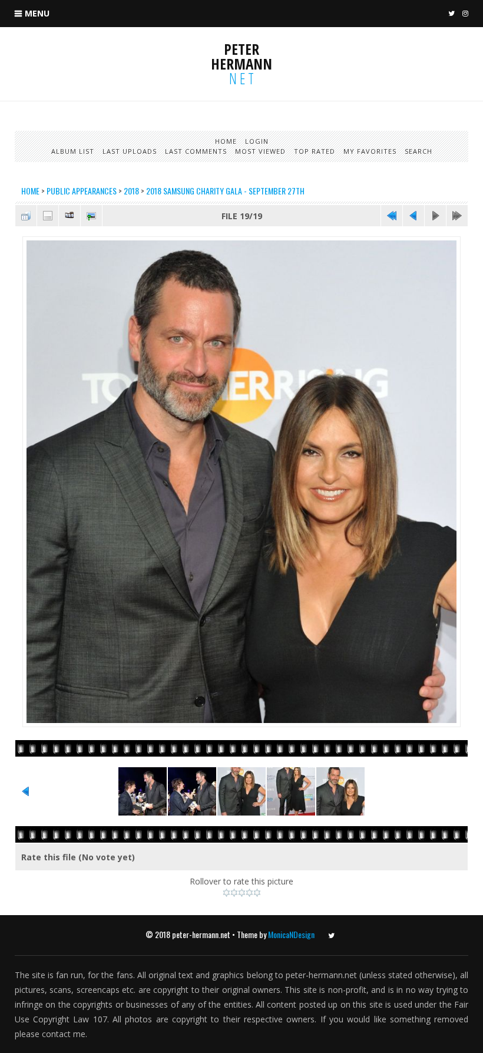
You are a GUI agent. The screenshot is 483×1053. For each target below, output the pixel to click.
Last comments (196, 151)
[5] (257, 893)
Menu (37, 13)
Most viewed (260, 151)
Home (226, 141)
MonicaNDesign (291, 934)
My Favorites (369, 151)
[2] (234, 893)
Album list (72, 151)
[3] (242, 893)
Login (257, 141)
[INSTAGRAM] (463, 13)
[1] (226, 893)
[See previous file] (413, 215)
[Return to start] (391, 215)
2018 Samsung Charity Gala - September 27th (225, 190)
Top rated (314, 151)
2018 (131, 190)
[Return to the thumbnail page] (26, 215)
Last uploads (129, 151)
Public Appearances (82, 190)
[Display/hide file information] (47, 215)
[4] (249, 893)
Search (418, 151)
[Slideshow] (69, 215)
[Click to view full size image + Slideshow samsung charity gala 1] (241, 725)
